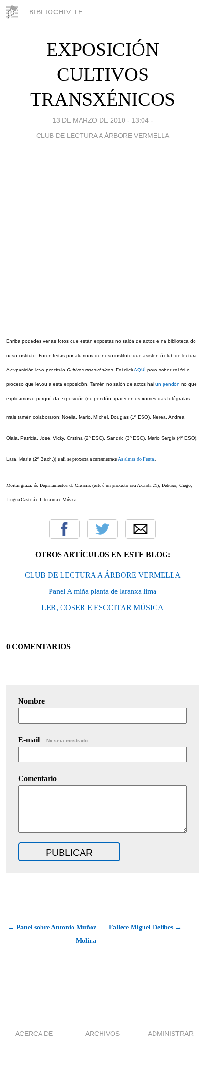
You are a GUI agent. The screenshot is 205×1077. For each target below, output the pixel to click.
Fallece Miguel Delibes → (145, 927)
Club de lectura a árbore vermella (102, 135)
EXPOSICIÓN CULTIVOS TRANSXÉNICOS (102, 74)
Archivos (102, 1033)
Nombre (31, 701)
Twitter (102, 528)
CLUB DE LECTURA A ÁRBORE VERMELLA (103, 575)
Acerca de (34, 1033)
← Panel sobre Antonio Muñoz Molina (52, 934)
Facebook (64, 528)
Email (140, 528)
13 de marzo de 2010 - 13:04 (100, 120)
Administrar (171, 1033)
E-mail (53, 740)
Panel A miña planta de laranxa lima (102, 591)
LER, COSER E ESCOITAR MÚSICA (102, 607)
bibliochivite (56, 12)
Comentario (37, 778)
